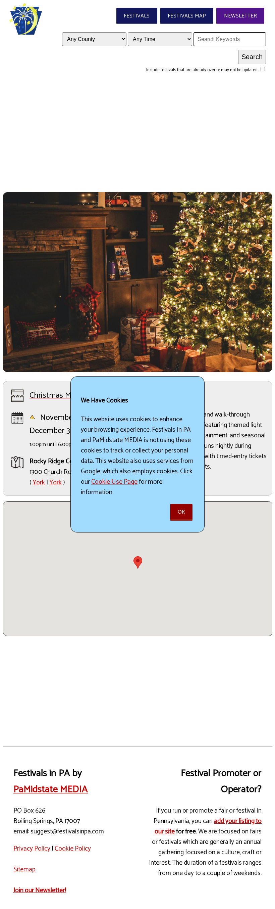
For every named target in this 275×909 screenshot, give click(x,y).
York (39, 482)
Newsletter (240, 15)
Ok (181, 512)
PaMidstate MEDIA (50, 789)
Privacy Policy (31, 848)
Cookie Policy (73, 848)
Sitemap (24, 869)
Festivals (137, 15)
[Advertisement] (137, 142)
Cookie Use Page (114, 482)
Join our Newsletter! (39, 890)
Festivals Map (187, 15)
